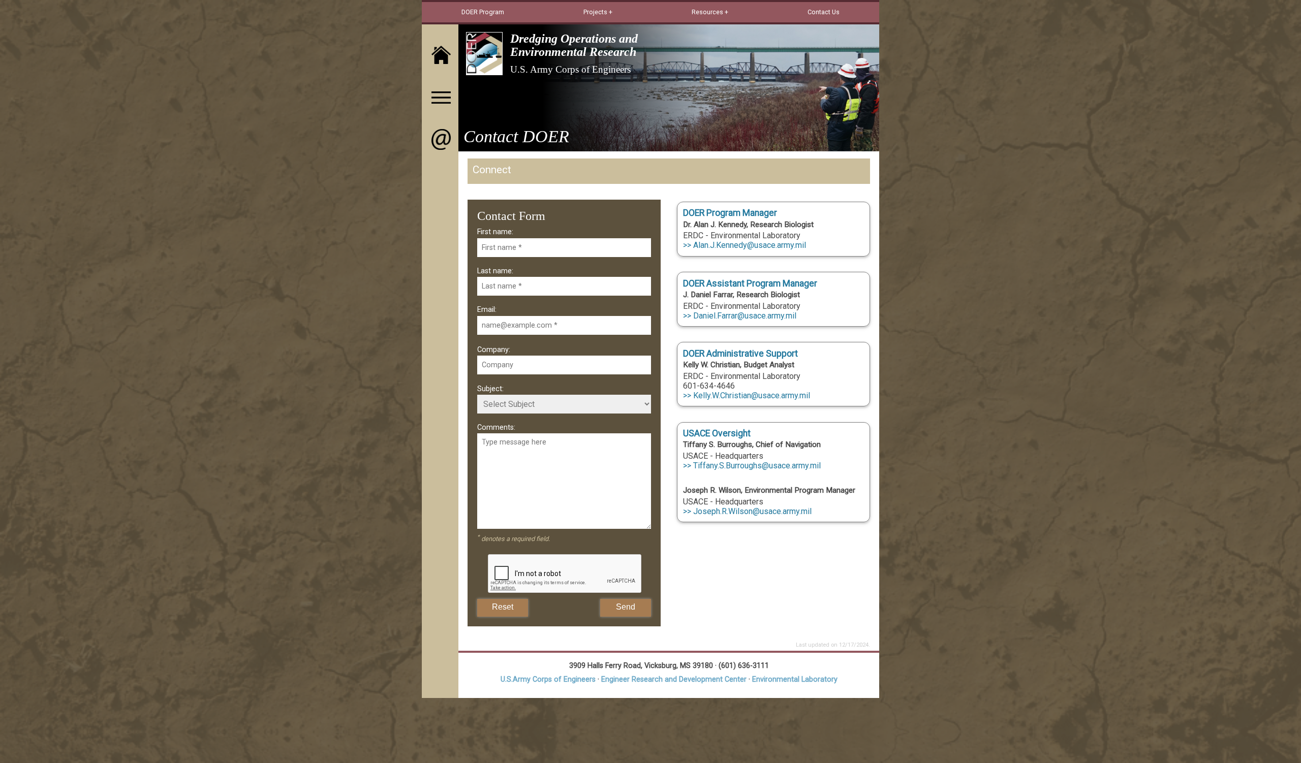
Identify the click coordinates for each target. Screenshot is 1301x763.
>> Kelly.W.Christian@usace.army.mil (746, 395)
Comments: (496, 427)
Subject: (490, 389)
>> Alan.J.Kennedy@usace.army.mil (744, 245)
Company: (493, 349)
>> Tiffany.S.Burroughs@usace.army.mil (752, 465)
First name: (495, 232)
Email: (487, 309)
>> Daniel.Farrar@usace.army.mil (739, 316)
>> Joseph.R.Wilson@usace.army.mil (747, 511)
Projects (595, 12)
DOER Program (482, 12)
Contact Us (824, 12)
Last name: (495, 271)
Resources (707, 12)
